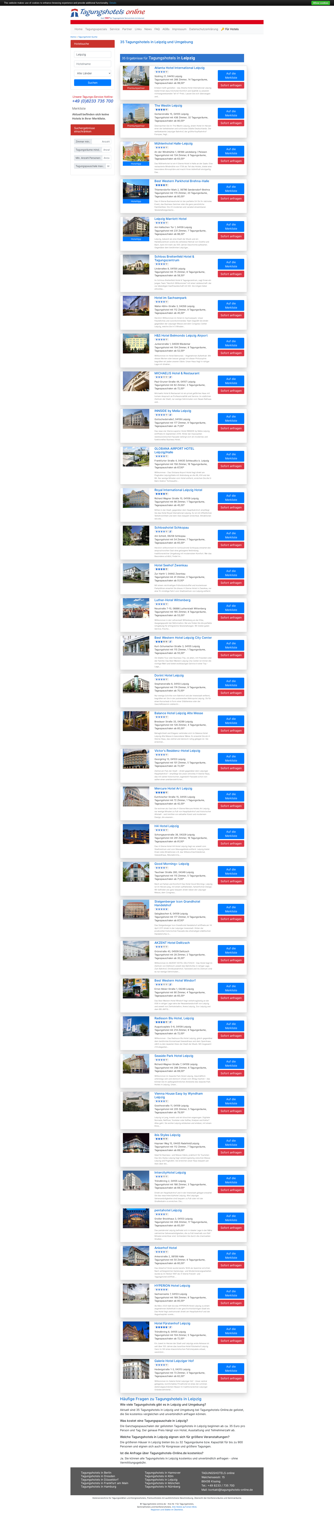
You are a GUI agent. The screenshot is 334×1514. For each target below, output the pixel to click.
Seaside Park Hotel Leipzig (173, 1056)
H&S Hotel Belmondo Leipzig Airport (181, 335)
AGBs (165, 29)
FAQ (157, 29)
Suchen (92, 82)
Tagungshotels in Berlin (96, 1472)
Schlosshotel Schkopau (171, 527)
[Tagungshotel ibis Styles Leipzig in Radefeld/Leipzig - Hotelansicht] (136, 1142)
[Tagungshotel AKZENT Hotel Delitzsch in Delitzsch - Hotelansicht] (136, 950)
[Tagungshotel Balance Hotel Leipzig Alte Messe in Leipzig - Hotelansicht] (136, 721)
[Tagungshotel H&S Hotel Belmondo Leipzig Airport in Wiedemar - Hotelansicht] (136, 343)
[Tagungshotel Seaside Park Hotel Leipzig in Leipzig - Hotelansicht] (136, 1063)
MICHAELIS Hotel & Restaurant (177, 373)
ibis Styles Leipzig (167, 1135)
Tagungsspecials (96, 29)
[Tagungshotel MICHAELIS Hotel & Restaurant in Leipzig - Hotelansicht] (136, 381)
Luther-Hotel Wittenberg (172, 600)
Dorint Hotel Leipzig (169, 675)
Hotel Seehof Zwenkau (171, 565)
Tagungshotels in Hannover (163, 1472)
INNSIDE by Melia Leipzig (172, 411)
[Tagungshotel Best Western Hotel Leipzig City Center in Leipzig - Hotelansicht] (136, 645)
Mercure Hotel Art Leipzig (173, 788)
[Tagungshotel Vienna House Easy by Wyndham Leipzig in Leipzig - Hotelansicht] (136, 1101)
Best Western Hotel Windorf (175, 980)
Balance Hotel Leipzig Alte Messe (178, 713)
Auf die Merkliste (231, 75)
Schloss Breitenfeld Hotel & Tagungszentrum (174, 258)
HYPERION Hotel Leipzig (172, 1285)
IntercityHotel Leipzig (170, 1172)
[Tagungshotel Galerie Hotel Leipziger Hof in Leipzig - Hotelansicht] (136, 1368)
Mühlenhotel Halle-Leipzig (173, 143)
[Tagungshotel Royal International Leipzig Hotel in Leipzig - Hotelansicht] (136, 497)
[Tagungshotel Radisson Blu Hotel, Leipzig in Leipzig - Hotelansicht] (136, 1026)
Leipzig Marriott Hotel (170, 219)
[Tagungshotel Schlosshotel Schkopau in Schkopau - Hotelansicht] (136, 535)
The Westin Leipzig (168, 105)
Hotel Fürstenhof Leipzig (172, 1323)
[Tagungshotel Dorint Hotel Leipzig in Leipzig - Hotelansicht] (136, 683)
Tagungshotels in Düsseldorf (99, 1479)
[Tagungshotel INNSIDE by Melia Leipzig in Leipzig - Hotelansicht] (136, 418)
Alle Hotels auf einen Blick (184, 1507)
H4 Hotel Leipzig (166, 826)
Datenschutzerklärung (203, 29)
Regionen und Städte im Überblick (167, 1509)
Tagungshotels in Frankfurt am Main (104, 1483)
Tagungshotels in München (162, 1483)
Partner (127, 29)
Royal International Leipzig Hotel (178, 490)
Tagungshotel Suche (87, 37)
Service (115, 29)
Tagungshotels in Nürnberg (162, 1486)
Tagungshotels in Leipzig (161, 1479)
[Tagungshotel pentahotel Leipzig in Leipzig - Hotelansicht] (136, 1218)
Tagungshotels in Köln (159, 1476)
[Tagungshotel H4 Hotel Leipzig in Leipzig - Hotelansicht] (136, 834)
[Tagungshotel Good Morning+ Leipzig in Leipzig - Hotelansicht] (136, 871)
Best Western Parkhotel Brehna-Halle (181, 181)
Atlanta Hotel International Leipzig (179, 68)
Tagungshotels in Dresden (98, 1476)
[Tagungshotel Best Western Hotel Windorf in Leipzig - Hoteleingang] (136, 988)
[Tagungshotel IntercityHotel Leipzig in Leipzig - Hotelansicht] (136, 1180)
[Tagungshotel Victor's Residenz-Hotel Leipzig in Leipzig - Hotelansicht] (136, 758)
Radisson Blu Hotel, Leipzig (174, 1018)
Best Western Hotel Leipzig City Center (183, 637)
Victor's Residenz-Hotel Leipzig (177, 750)
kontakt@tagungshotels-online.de (230, 1489)
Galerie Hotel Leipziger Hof (174, 1361)
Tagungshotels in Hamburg (98, 1486)
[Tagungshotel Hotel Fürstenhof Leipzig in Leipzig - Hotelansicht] (136, 1331)
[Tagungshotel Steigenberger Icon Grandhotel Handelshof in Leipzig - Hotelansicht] (136, 909)
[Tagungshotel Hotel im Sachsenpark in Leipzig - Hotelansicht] (136, 305)
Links (138, 29)
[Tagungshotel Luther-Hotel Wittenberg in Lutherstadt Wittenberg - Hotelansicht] (136, 607)
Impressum (179, 29)
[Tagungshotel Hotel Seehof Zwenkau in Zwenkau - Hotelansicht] (136, 573)
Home (78, 29)
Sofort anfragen (231, 85)
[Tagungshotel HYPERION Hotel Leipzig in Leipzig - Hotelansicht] (136, 1293)
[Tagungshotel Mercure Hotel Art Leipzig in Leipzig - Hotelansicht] (136, 796)
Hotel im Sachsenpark (170, 298)
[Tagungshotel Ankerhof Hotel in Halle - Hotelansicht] (136, 1255)
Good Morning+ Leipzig (171, 864)
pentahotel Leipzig (168, 1210)
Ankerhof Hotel (165, 1248)
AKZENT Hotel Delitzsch (172, 943)
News (148, 29)
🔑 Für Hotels (230, 29)
